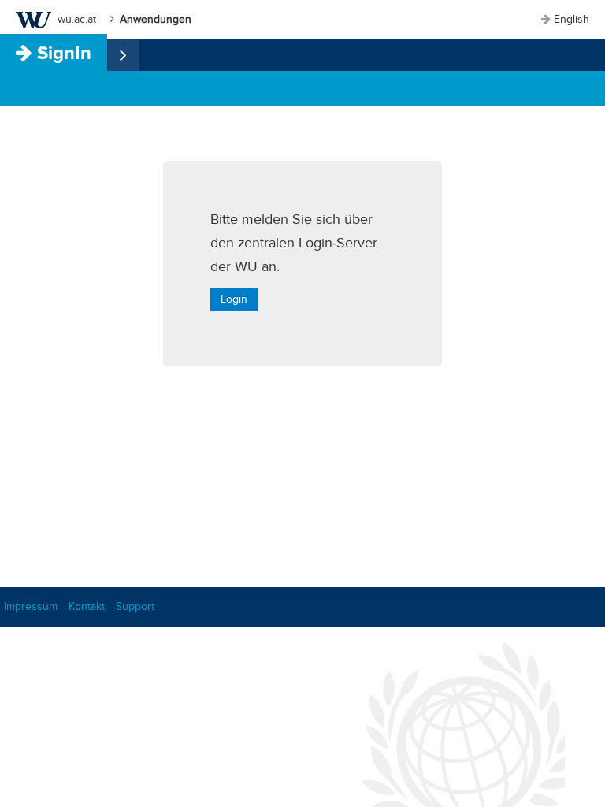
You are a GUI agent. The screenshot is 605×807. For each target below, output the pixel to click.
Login (234, 299)
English (571, 19)
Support (135, 606)
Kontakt (87, 606)
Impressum (31, 606)
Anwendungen (155, 19)
